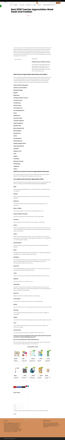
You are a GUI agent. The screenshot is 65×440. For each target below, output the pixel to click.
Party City (15, 293)
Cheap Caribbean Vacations (20, 214)
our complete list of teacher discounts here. (28, 339)
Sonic (14, 153)
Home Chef (16, 266)
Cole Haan (16, 219)
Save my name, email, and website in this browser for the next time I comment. (31, 410)
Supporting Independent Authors (49, 4)
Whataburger (16, 163)
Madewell (15, 278)
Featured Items (28, 4)
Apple (14, 186)
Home (11, 4)
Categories (15, 4)
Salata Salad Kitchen (18, 146)
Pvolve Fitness (16, 298)
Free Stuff (39, 4)
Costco (15, 225)
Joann (15, 273)
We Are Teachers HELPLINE (22, 337)
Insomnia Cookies (17, 118)
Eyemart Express (17, 242)
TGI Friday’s (16, 158)
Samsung (15, 310)
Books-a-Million (17, 208)
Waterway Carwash (18, 161)
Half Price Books (17, 105)
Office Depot (16, 284)
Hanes (15, 250)
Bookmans (16, 201)
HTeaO (15, 113)
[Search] (37, 3)
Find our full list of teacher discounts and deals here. (36, 183)
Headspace (16, 257)
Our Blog (34, 4)
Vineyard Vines (17, 330)
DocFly (15, 234)
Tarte (14, 323)
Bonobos (15, 194)
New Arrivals (22, 4)
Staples (15, 156)
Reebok (15, 304)
